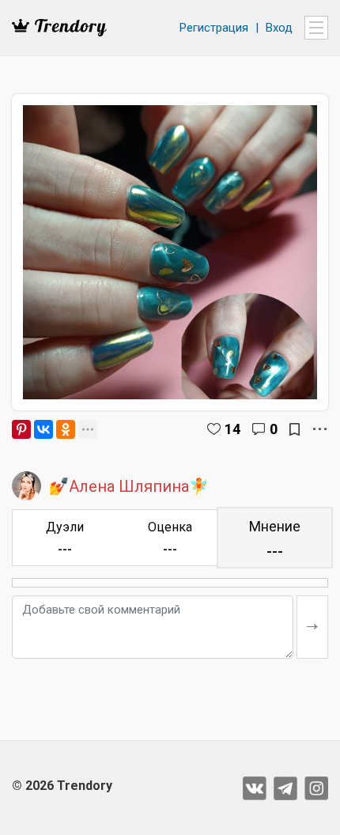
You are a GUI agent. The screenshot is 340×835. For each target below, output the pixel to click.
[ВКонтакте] (43, 429)
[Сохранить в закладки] (294, 429)
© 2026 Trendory (62, 785)
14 (232, 429)
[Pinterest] (21, 429)
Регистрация (213, 28)
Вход (279, 28)
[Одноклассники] (65, 429)
